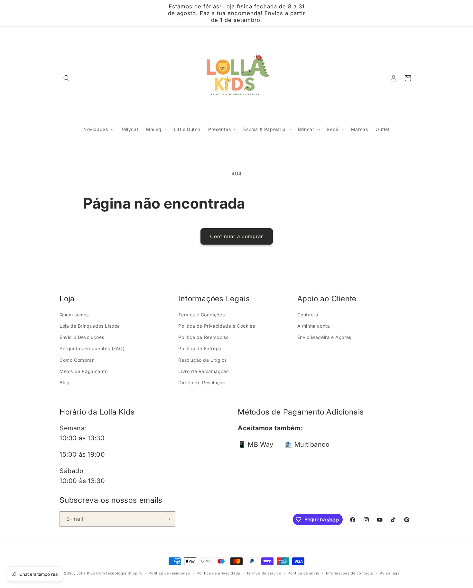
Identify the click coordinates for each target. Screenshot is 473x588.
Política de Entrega (199, 348)
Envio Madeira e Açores (324, 337)
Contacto (307, 314)
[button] (67, 78)
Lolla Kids (86, 573)
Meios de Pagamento (84, 371)
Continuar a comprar (236, 236)
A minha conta (313, 326)
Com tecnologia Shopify (119, 573)
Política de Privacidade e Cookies (216, 326)
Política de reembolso (169, 573)
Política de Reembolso (203, 337)
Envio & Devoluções (82, 337)
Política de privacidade (218, 573)
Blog (65, 382)
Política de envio (304, 573)
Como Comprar (77, 360)
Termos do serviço (264, 573)
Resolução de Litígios (202, 360)
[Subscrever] (168, 519)
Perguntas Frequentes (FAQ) (92, 348)
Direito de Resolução (201, 382)
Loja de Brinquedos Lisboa (90, 326)
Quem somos (74, 314)
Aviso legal (390, 573)
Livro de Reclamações (203, 371)
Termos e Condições (201, 314)
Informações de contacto (350, 573)
